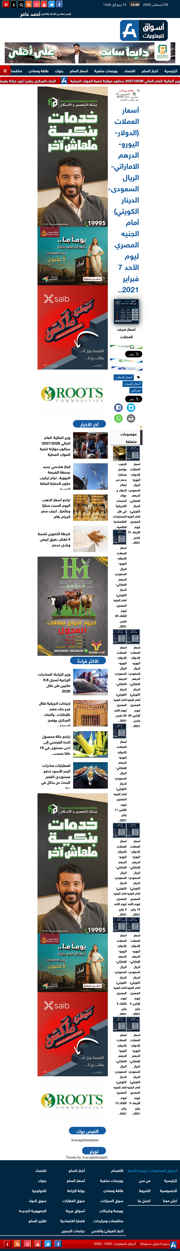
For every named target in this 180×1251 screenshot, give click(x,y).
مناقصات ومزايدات (108, 1220)
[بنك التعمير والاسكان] (73, 157)
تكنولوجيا (39, 1190)
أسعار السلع (79, 70)
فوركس (135, 390)
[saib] (73, 327)
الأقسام (117, 1170)
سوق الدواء (37, 1200)
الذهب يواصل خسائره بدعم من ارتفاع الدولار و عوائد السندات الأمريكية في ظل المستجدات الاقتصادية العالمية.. (120, 495)
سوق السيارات (112, 1200)
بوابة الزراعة (76, 1190)
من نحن (145, 1180)
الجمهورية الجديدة (32, 1210)
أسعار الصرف (132, 383)
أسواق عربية (75, 1210)
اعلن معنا (170, 1200)
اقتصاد (129, 70)
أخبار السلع (150, 70)
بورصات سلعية (106, 70)
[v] (127, 368)
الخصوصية (168, 1190)
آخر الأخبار (89, 424)
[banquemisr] (73, 256)
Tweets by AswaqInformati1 (87, 1157)
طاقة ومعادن (39, 70)
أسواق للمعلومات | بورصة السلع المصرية (152, 1170)
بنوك (59, 70)
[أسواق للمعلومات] (73, 394)
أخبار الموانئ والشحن (107, 1230)
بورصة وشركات (111, 1210)
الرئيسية (171, 70)
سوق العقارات (74, 1200)
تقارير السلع (37, 1220)
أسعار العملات (124, 377)
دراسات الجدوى (73, 1230)
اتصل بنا (144, 1200)
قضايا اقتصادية (72, 1220)
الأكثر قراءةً (88, 660)
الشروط (145, 1190)
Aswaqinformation (84, 1140)
